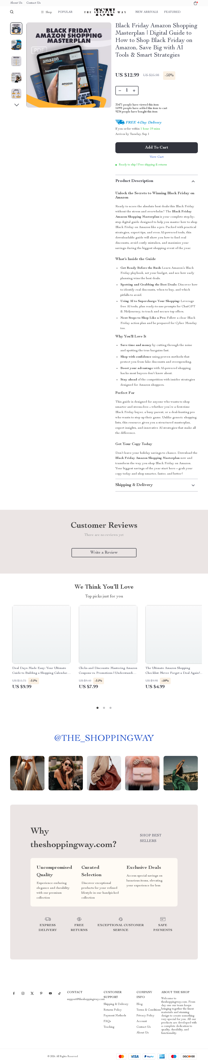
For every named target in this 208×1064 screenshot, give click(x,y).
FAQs (107, 1021)
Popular (65, 12)
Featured (172, 12)
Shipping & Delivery (116, 1004)
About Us (16, 3)
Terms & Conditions (148, 1010)
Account (141, 1021)
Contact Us (33, 3)
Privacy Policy (145, 1015)
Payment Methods (115, 1015)
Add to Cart (156, 148)
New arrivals (146, 12)
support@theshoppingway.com (86, 999)
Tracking (109, 1027)
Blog (139, 1004)
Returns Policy (113, 1010)
